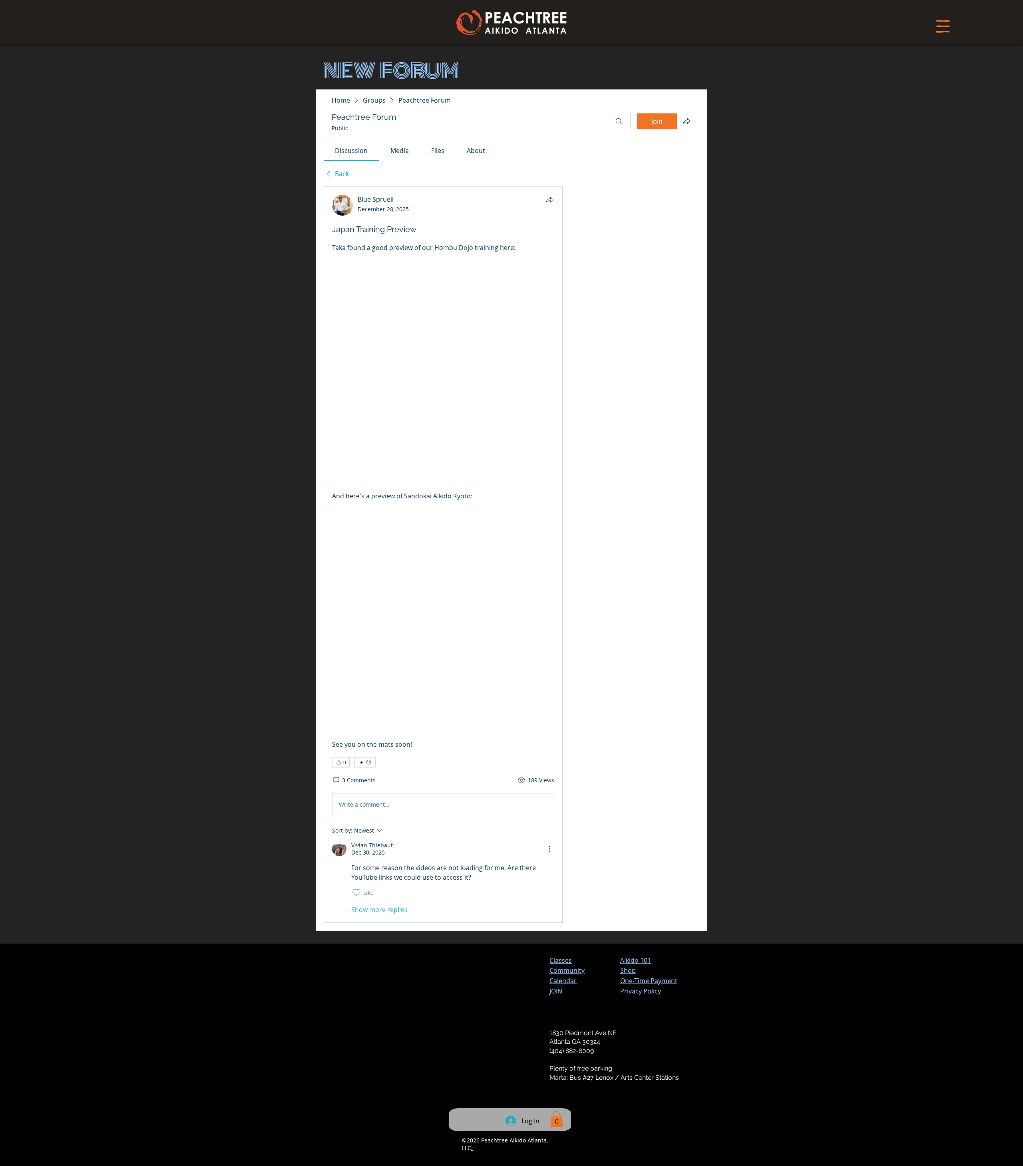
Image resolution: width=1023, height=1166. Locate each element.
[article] (443, 554)
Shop (628, 970)
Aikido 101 (635, 960)
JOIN (555, 991)
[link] (351, 150)
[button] (648, 980)
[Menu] (943, 26)
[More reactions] (365, 762)
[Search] (619, 121)
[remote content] (443, 372)
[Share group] (686, 121)
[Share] (549, 199)
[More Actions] (549, 849)
